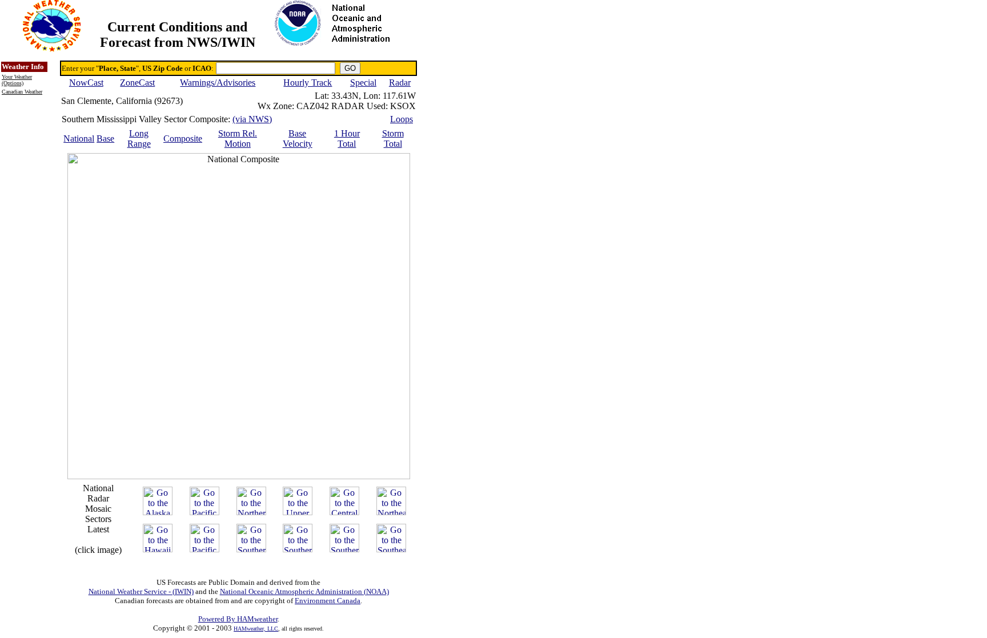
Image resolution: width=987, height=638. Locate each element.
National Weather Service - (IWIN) (141, 591)
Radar (400, 82)
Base (105, 138)
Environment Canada (327, 600)
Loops (401, 119)
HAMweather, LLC (256, 628)
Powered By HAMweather (238, 619)
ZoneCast (137, 82)
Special (363, 82)
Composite (182, 138)
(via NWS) (252, 119)
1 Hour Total (347, 139)
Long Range (139, 139)
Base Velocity (297, 139)
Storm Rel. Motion (237, 139)
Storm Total (393, 139)
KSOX (403, 106)
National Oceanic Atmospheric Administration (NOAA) (304, 591)
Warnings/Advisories (217, 82)
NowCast (86, 82)
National (78, 138)
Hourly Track (307, 82)
